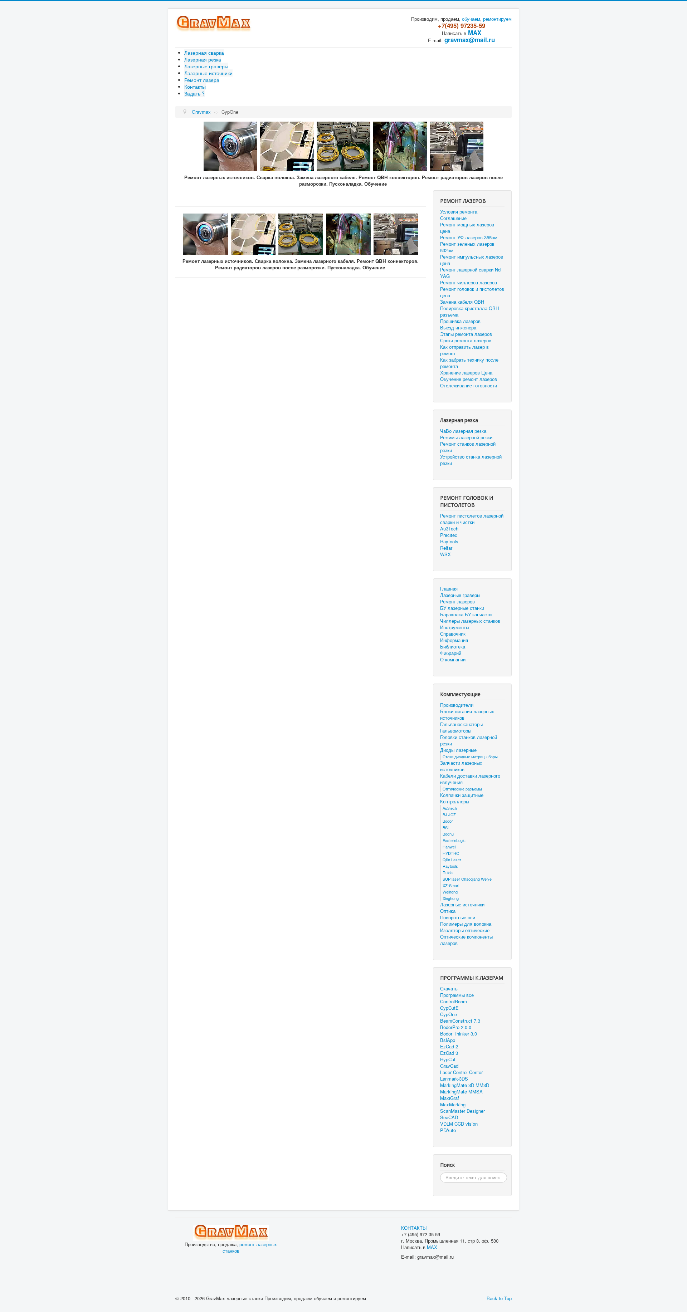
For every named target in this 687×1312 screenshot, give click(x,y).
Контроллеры (454, 801)
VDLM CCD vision (459, 1124)
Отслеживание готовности (468, 385)
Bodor (448, 821)
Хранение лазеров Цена (466, 372)
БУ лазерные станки (462, 608)
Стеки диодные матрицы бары (470, 756)
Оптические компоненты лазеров (466, 940)
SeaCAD (449, 1117)
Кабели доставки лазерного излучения (470, 779)
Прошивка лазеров (460, 321)
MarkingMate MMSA (461, 1091)
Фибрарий (450, 653)
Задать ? (194, 93)
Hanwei (449, 847)
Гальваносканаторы (461, 724)
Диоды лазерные (458, 750)
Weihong (450, 892)
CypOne (448, 1014)
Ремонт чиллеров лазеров (468, 282)
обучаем (471, 18)
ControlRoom (453, 1001)
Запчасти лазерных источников (461, 766)
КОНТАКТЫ (414, 1227)
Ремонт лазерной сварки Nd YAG (470, 272)
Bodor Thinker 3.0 (458, 1033)
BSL (446, 827)
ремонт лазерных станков (250, 1247)
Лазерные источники (208, 73)
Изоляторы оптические (464, 930)
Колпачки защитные (461, 795)
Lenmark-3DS (454, 1079)
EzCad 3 (449, 1053)
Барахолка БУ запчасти (466, 614)
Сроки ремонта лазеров (465, 340)
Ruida (448, 872)
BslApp (447, 1040)
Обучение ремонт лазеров (468, 379)
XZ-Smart (451, 885)
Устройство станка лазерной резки (471, 460)
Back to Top (499, 1298)
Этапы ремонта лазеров (466, 334)
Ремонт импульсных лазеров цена (471, 260)
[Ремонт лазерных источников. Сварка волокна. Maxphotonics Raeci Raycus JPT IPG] (287, 145)
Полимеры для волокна (465, 924)
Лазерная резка (202, 59)
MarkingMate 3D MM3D (464, 1085)
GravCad (449, 1066)
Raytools (449, 541)
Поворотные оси (457, 917)
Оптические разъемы (462, 789)
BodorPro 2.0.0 (455, 1027)
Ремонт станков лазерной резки (468, 447)
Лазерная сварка (204, 52)
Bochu (448, 834)
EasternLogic (454, 840)
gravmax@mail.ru (469, 39)
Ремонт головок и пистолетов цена (472, 292)
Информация (454, 640)
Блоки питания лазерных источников (467, 714)
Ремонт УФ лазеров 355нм (468, 237)
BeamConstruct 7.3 (460, 1021)
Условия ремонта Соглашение (458, 215)
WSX (445, 554)
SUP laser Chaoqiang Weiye (467, 879)
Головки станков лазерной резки (468, 740)
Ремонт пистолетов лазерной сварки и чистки (471, 519)
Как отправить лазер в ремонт (464, 350)
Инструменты (454, 627)
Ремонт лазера (201, 79)
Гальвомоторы (455, 731)
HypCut (447, 1059)
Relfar (446, 548)
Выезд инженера (458, 327)
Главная (449, 589)
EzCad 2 (449, 1046)
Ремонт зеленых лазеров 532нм (467, 247)
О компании (453, 659)
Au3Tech (449, 528)
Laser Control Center (461, 1072)
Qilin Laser (452, 859)
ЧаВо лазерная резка (463, 431)
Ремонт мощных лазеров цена (467, 227)
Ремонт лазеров (457, 601)
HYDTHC (451, 853)
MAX (474, 32)
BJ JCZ (449, 814)
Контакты (195, 86)
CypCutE (449, 1008)
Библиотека (452, 646)
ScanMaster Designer (462, 1111)
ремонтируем (497, 18)
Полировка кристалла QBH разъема (469, 311)
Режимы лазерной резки (466, 437)
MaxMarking (453, 1104)
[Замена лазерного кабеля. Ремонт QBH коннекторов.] (230, 145)
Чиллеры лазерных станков (470, 621)
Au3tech (450, 808)
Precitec (448, 535)
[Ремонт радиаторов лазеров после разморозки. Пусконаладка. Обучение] (456, 145)
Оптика (447, 911)
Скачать (449, 988)
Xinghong (451, 898)
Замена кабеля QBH (462, 302)
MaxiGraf (449, 1098)
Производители (456, 705)
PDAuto (448, 1130)
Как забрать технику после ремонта (469, 363)
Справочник (453, 634)
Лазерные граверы (206, 66)
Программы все (457, 995)
